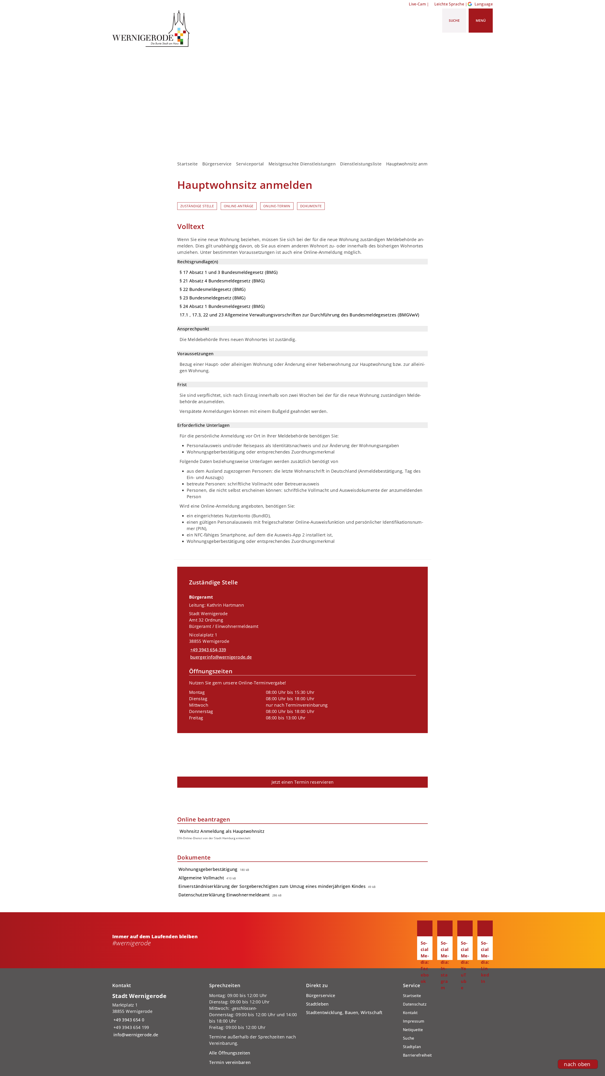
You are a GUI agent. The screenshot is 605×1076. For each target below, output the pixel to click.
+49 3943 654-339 (207, 650)
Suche (408, 1038)
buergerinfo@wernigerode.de (220, 657)
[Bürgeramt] (302, 656)
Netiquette (413, 1029)
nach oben (577, 1064)
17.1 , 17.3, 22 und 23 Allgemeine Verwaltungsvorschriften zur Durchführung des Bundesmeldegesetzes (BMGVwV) (299, 315)
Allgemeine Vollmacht (201, 878)
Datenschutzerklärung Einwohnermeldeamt (224, 895)
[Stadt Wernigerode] (157, 1015)
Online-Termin (276, 206)
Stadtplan (412, 1046)
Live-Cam (417, 4)
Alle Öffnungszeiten (229, 1053)
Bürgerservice (217, 164)
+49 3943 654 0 (128, 1020)
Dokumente (311, 206)
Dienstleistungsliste (360, 164)
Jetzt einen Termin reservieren (303, 782)
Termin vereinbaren (230, 1062)
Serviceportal (250, 164)
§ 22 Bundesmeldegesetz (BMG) (213, 289)
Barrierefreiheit (417, 1055)
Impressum (413, 1021)
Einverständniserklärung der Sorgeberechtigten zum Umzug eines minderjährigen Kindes (272, 886)
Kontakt (410, 1012)
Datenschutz (415, 1004)
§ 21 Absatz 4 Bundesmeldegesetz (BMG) (222, 281)
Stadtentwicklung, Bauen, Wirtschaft (344, 1012)
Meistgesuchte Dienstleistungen (302, 164)
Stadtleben (317, 1004)
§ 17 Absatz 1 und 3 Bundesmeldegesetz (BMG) (229, 272)
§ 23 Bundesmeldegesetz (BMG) (213, 298)
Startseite (187, 164)
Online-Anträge (239, 206)
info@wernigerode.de (135, 1034)
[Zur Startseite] (153, 28)
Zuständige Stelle (197, 206)
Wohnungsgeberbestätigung (208, 869)
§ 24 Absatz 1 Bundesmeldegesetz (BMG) (222, 306)
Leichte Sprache (449, 4)
